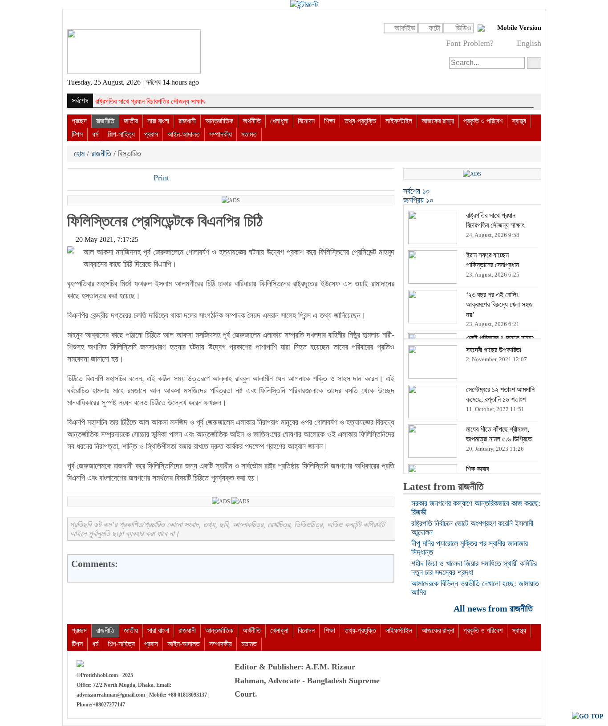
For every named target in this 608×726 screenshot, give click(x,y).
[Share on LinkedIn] (120, 178)
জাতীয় (131, 121)
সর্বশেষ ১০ (416, 191)
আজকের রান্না (438, 121)
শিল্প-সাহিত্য (121, 134)
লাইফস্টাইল (398, 121)
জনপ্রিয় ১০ (418, 200)
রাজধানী (187, 121)
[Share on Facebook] (74, 178)
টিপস (77, 134)
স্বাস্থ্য (519, 121)
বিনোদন (306, 121)
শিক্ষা (329, 121)
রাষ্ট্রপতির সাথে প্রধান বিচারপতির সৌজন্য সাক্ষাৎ (150, 101)
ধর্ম (95, 134)
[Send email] (135, 178)
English (529, 43)
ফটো (434, 28)
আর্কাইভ (404, 28)
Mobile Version (519, 27)
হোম (80, 153)
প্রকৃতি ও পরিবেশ (483, 121)
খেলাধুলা (279, 121)
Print (160, 177)
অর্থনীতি (252, 121)
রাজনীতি (105, 121)
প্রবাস (151, 134)
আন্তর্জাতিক (219, 121)
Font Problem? (470, 43)
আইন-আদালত (183, 134)
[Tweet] (90, 178)
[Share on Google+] (105, 178)
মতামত (249, 134)
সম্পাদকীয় (220, 134)
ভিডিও (463, 28)
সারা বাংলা (158, 121)
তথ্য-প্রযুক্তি (360, 121)
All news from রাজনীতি (494, 608)
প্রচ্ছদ (79, 121)
